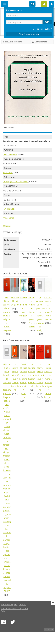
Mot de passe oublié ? (42, 29)
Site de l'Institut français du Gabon (14, 610)
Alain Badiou (48, 317)
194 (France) (9, 208)
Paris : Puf (7, 172)
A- (46, 629)
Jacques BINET (7, 589)
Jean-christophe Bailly (40, 325)
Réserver (7, 226)
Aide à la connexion (29, 34)
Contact (22, 604)
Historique (32, 4)
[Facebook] (3, 622)
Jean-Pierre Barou (32, 323)
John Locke (23, 395)
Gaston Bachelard (15, 386)
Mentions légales (9, 604)
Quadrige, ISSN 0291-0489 (15, 181)
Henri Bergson (10, 154)
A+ (52, 629)
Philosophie (8, 217)
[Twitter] (12, 622)
